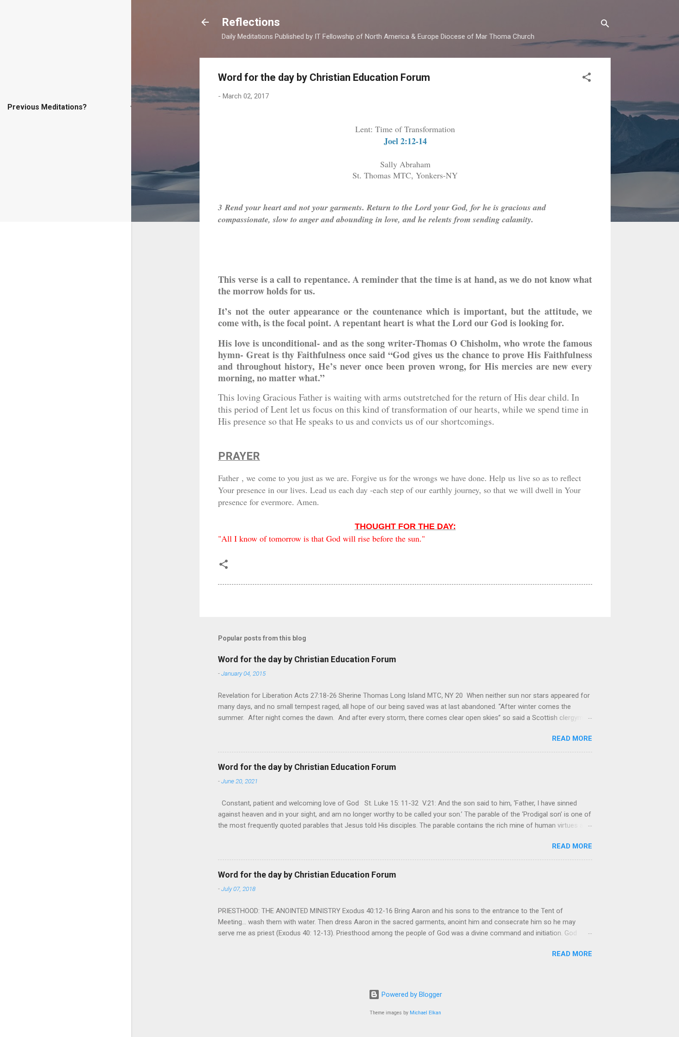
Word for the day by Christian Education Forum (307, 659)
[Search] (605, 25)
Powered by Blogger (411, 994)
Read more (572, 738)
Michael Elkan (425, 1013)
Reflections (251, 22)
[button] (586, 79)
